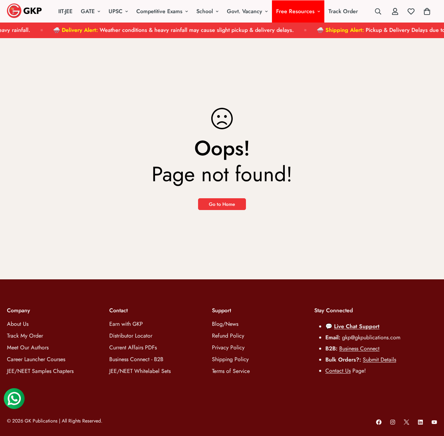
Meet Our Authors (28, 347)
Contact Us (338, 371)
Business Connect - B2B (136, 359)
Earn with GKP (126, 324)
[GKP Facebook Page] (379, 422)
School (204, 11)
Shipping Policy (230, 359)
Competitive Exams (159, 11)
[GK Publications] (24, 11)
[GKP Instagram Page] (392, 422)
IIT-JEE (65, 11)
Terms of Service (231, 371)
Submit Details (379, 360)
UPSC (115, 11)
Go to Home (222, 204)
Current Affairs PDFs (133, 347)
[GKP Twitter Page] (406, 422)
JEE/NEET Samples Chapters (40, 371)
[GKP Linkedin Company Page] (420, 422)
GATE (88, 11)
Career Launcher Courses (36, 359)
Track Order (343, 11)
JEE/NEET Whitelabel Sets (140, 371)
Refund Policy (228, 336)
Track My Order (25, 336)
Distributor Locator (130, 336)
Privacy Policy (228, 347)
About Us (17, 324)
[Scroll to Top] (430, 398)
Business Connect (359, 348)
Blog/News (225, 324)
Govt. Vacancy (244, 11)
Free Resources (295, 11)
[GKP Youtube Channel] (434, 422)
